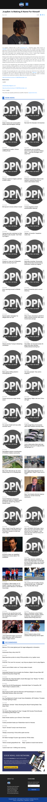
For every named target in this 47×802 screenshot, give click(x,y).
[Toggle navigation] (27, 4)
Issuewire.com (24, 47)
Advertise (27, 800)
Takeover (34, 72)
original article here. (32, 92)
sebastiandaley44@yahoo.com (9, 85)
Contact (31, 800)
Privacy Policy (20, 800)
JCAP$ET (4, 49)
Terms (14, 800)
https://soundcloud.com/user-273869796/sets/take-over (14, 77)
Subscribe (34, 789)
